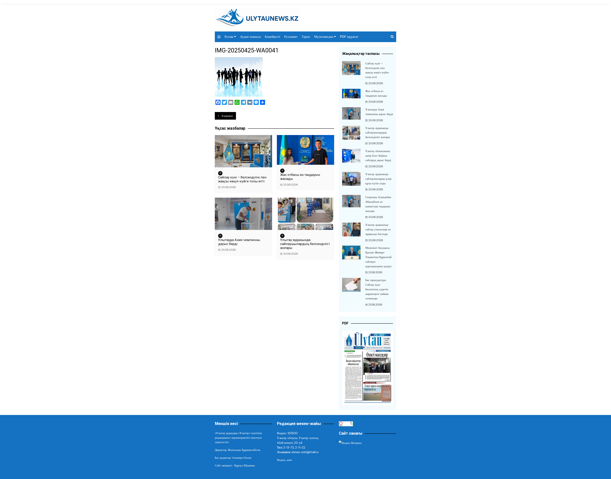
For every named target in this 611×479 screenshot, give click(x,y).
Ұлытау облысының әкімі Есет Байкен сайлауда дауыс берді (378, 155)
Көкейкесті (272, 36)
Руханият (291, 36)
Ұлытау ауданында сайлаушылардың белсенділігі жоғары (305, 244)
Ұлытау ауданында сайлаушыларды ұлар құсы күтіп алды (378, 178)
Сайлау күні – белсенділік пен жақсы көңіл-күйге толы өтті (242, 179)
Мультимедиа (323, 36)
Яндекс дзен (284, 460)
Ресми (229, 36)
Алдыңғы (227, 116)
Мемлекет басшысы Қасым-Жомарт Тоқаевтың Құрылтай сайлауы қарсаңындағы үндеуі (378, 257)
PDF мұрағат (349, 36)
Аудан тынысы (250, 36)
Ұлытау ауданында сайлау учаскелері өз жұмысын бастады (378, 229)
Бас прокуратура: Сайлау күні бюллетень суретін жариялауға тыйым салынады (376, 289)
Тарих (306, 36)
